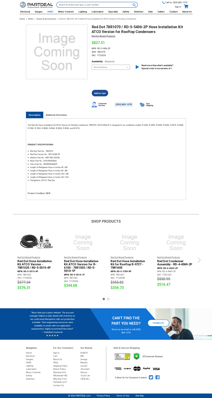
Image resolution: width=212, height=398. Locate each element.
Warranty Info (59, 372)
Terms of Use (122, 395)
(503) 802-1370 (180, 2)
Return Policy (59, 369)
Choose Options (36, 242)
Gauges (39, 11)
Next (199, 260)
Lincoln (83, 366)
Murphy (83, 362)
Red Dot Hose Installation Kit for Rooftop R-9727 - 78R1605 (128, 264)
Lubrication (97, 11)
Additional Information (56, 115)
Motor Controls (66, 11)
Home (29, 353)
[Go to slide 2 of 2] (108, 299)
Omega (83, 359)
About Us (187, 11)
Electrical (25, 11)
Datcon (83, 372)
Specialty (113, 11)
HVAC (50, 11)
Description (35, 115)
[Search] (134, 5)
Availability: (103, 61)
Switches (138, 11)
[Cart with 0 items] (185, 6)
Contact (173, 11)
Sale (150, 11)
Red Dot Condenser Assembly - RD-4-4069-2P (174, 263)
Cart (55, 356)
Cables (161, 11)
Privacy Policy (103, 395)
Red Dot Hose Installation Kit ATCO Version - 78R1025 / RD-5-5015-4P (34, 264)
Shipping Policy (60, 366)
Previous (13, 260)
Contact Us (158, 323)
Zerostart (85, 369)
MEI (82, 356)
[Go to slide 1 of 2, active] (104, 299)
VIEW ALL (85, 379)
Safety (126, 11)
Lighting (83, 11)
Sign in (178, 6)
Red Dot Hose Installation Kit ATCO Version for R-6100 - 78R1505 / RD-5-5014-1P (81, 266)
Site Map (140, 395)
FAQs (55, 362)
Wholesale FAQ (60, 375)
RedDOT (84, 353)
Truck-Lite (85, 375)
